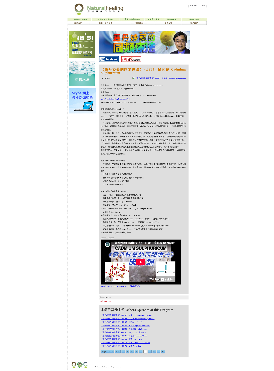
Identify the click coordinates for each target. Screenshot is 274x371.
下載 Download (105, 301)
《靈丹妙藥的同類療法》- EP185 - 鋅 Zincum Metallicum (123, 322)
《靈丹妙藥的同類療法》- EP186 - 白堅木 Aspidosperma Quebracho (128, 319)
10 (136, 351)
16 (163, 351)
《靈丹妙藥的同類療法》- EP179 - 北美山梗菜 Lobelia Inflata (125, 343)
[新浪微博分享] (131, 61)
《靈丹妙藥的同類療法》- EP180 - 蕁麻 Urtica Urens (121, 339)
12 (145, 351)
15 (159, 351)
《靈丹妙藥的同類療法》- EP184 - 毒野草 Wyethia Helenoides (125, 325)
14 (154, 351)
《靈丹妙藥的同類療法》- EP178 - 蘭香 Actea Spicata (122, 346)
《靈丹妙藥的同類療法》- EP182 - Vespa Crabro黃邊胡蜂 (123, 332)
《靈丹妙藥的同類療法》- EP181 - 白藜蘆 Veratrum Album (124, 336)
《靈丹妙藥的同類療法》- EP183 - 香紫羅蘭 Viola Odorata (124, 329)
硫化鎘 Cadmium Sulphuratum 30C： (115, 99)
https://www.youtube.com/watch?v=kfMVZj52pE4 (120, 286)
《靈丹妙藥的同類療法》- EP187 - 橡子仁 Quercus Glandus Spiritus (127, 315)
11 (141, 351)
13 (150, 351)
